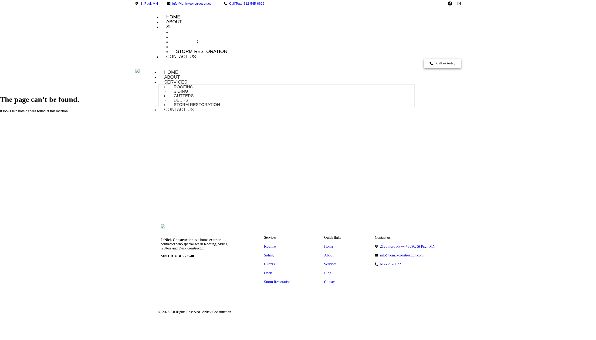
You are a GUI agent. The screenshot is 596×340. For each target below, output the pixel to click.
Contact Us (181, 56)
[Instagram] (459, 3)
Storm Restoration (201, 51)
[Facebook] (450, 3)
